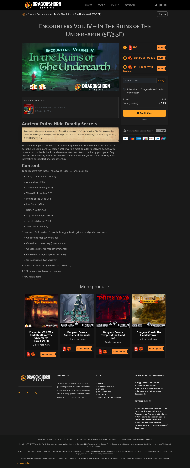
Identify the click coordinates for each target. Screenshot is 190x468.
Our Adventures (106, 386)
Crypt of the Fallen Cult (148, 383)
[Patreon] (160, 5)
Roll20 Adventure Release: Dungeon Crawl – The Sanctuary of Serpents (151, 425)
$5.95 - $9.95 (47, 354)
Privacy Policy (23, 463)
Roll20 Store (104, 392)
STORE (101, 5)
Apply (161, 80)
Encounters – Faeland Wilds (150, 388)
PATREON (130, 5)
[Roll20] (165, 5)
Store (31, 14)
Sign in (162, 14)
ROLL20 (114, 5)
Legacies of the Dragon (109, 397)
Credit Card (145, 113)
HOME (88, 5)
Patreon (102, 395)
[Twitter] (156, 5)
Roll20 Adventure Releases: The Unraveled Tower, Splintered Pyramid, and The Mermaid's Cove (151, 411)
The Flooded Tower (146, 386)
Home (100, 384)
